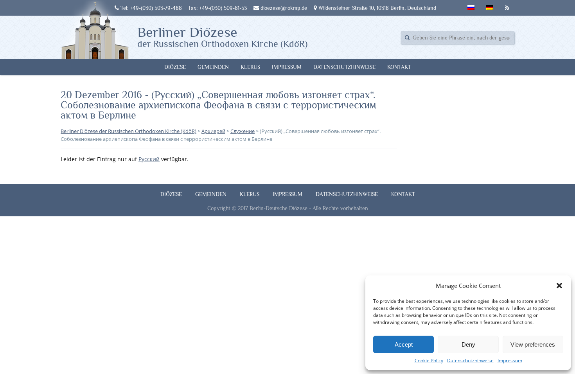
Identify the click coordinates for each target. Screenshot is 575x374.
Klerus (250, 67)
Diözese (175, 67)
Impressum (510, 360)
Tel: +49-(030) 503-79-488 (150, 8)
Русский (149, 159)
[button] (559, 285)
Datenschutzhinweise (470, 360)
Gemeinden (213, 67)
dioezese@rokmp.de (283, 8)
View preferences (532, 344)
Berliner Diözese (222, 36)
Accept (404, 344)
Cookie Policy (429, 360)
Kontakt (399, 67)
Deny (468, 344)
